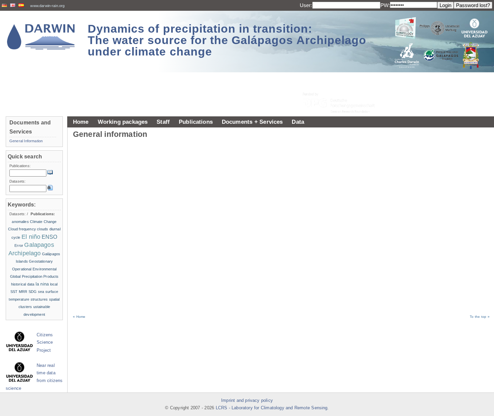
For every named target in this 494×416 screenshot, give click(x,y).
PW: (385, 5)
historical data (23, 284)
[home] (41, 37)
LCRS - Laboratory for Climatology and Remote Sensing (272, 408)
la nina (42, 284)
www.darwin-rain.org (47, 6)
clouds (42, 229)
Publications (196, 122)
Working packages (123, 122)
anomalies (20, 222)
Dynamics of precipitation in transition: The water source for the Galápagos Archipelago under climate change (227, 40)
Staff (163, 122)
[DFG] (342, 87)
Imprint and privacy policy (247, 400)
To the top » (480, 316)
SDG (33, 292)
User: (306, 5)
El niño (31, 236)
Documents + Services (252, 122)
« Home (79, 316)
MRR (23, 292)
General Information (26, 141)
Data (298, 122)
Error (18, 245)
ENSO (49, 237)
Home (81, 122)
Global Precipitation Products (34, 276)
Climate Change (43, 222)
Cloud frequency (22, 229)
